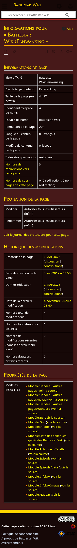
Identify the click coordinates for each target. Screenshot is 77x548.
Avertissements (12, 543)
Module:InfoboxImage (43, 485)
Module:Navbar (39, 494)
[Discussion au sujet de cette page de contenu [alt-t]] (15, 51)
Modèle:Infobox (39, 427)
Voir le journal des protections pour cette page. (36, 235)
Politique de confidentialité (20, 534)
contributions (53, 266)
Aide (70, 29)
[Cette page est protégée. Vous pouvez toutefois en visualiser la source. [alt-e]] (46, 51)
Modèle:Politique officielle (46, 449)
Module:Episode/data (43, 467)
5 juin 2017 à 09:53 (57, 273)
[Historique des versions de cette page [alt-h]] (54, 51)
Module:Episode (39, 458)
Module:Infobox (39, 476)
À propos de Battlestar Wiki (20, 538)
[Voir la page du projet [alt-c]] (6, 51)
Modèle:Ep (35, 417)
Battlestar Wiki (27, 5)
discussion (52, 261)
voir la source (47, 390)
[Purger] (61, 51)
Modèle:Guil (36, 422)
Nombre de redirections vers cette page (17, 168)
